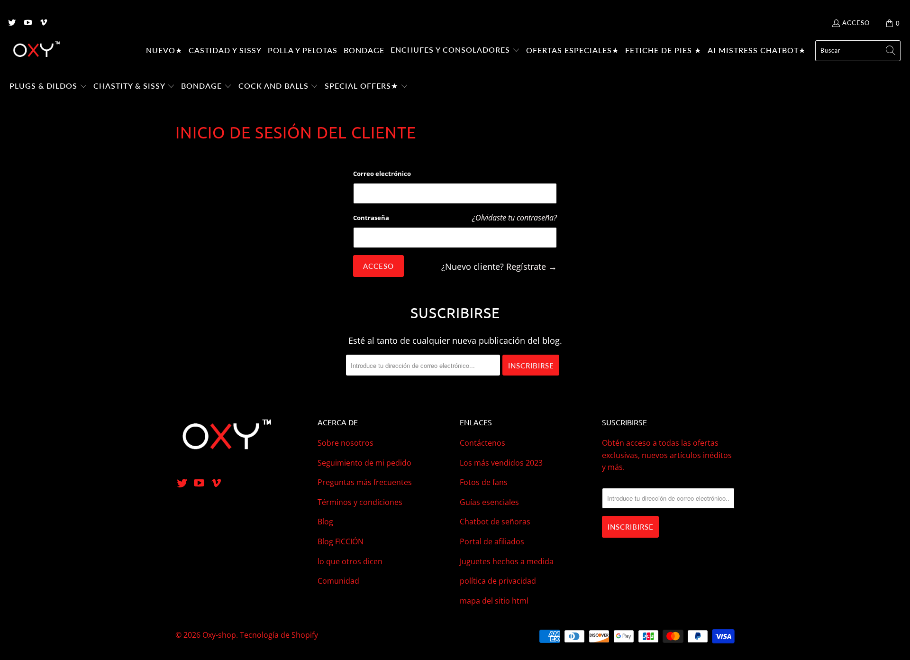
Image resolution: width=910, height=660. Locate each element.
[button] (455, 50)
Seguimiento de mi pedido (364, 463)
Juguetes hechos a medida (507, 561)
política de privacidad (498, 581)
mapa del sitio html (494, 601)
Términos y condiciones (360, 502)
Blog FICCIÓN (341, 541)
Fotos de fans (484, 482)
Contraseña (371, 217)
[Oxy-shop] (35, 51)
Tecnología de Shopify (279, 635)
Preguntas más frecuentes (365, 482)
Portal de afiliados (492, 541)
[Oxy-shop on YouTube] (27, 23)
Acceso (856, 23)
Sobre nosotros (345, 443)
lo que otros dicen (350, 561)
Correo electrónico (382, 173)
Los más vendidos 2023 (501, 463)
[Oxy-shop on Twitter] (11, 23)
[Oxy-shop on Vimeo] (43, 23)
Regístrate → (531, 266)
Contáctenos (482, 443)
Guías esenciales (489, 502)
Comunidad (338, 581)
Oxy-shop (219, 635)
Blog (325, 521)
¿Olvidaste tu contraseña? (514, 217)
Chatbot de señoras (495, 521)
